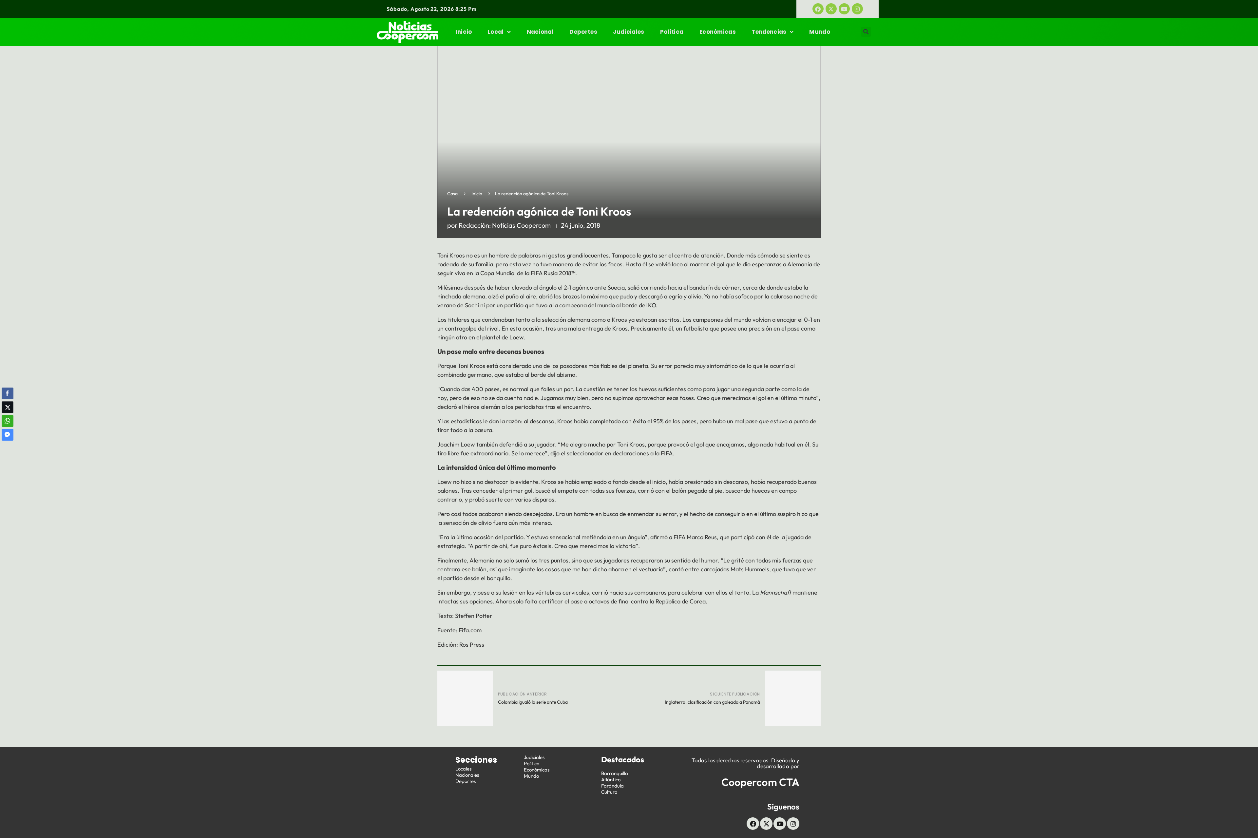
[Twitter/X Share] (7, 407)
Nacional (540, 32)
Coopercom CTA (760, 782)
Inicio (464, 32)
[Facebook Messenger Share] (7, 435)
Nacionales (467, 775)
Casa (452, 194)
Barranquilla (614, 773)
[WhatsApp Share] (7, 421)
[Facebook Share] (7, 393)
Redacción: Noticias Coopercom (505, 225)
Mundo (819, 32)
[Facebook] (818, 8)
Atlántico (610, 779)
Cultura (609, 792)
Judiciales (628, 32)
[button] (866, 32)
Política (671, 32)
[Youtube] (844, 8)
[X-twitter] (831, 8)
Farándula (612, 786)
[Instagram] (857, 8)
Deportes (583, 32)
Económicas (717, 32)
